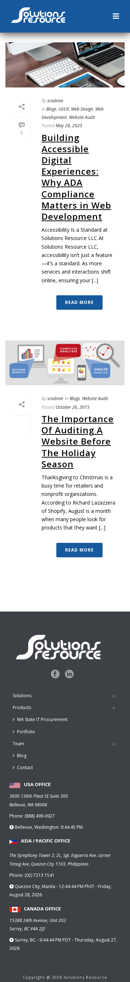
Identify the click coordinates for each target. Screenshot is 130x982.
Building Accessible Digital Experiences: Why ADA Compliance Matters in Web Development (76, 177)
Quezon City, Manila (35, 886)
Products (22, 707)
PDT (66, 940)
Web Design (82, 109)
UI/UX (63, 109)
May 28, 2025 (69, 126)
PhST (89, 886)
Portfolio (26, 732)
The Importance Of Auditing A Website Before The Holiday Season (78, 441)
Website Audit (82, 117)
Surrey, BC (26, 940)
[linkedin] (69, 674)
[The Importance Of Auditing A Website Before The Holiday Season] (65, 363)
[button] (116, 16)
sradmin (55, 101)
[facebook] (55, 674)
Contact (25, 767)
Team (18, 744)
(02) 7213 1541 (40, 875)
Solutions (22, 695)
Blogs (51, 109)
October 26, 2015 (73, 407)
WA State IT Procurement (42, 719)
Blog (21, 755)
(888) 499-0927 (40, 816)
